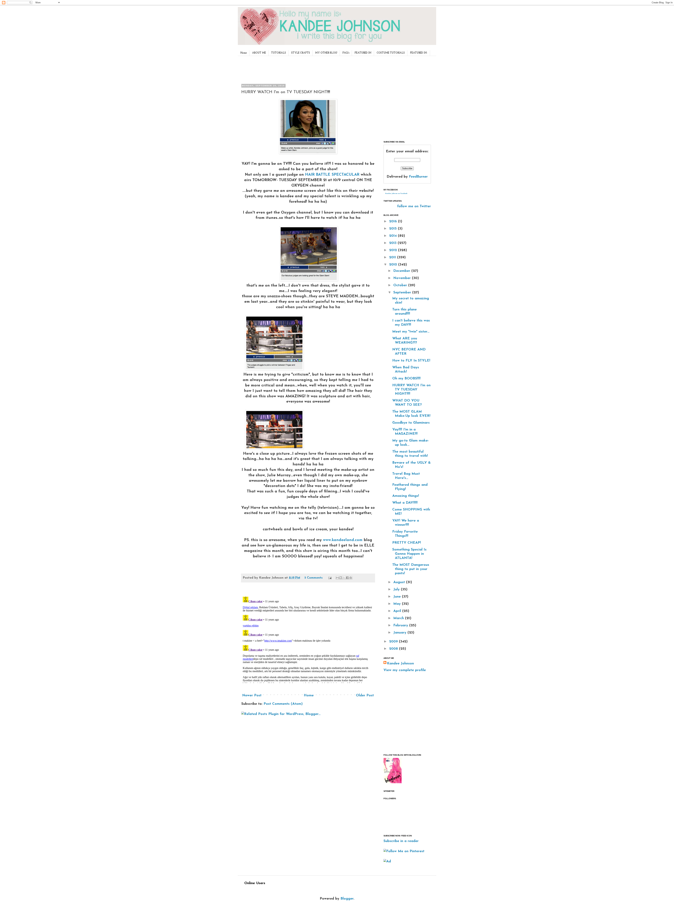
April (397, 611)
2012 (393, 250)
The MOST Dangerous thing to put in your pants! (410, 569)
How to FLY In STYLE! (411, 360)
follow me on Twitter (414, 206)
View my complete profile (405, 670)
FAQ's (345, 53)
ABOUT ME (259, 53)
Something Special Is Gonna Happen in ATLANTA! (409, 554)
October (400, 285)
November (402, 278)
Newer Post (252, 695)
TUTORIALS (278, 53)
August (399, 582)
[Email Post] (330, 577)
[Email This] (337, 577)
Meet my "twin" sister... (410, 331)
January (400, 632)
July (397, 589)
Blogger (347, 898)
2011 (393, 257)
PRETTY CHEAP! (406, 543)
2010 (393, 264)
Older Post (365, 695)
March (399, 618)
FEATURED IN (363, 53)
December (402, 271)
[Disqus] (308, 639)
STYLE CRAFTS (300, 53)
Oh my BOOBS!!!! (406, 378)
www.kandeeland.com (342, 540)
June (397, 596)
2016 (393, 221)
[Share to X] (344, 577)
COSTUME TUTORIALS (391, 53)
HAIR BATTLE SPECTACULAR (332, 175)
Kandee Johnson (400, 663)
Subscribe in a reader (401, 841)
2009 (394, 641)
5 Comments (313, 577)
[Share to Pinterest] (350, 577)
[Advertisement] (307, 69)
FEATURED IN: (418, 53)
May (397, 604)
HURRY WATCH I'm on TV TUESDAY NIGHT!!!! (411, 390)
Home (243, 53)
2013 (393, 243)
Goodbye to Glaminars (411, 423)
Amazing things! (405, 496)
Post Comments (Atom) (283, 704)
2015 (393, 228)
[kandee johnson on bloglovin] (393, 782)
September (402, 292)
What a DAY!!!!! (405, 503)
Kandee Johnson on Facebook (396, 193)
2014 (393, 236)
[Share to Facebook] (347, 577)
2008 (394, 649)
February (401, 625)
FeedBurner (418, 176)
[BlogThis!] (340, 577)
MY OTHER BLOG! (326, 53)
